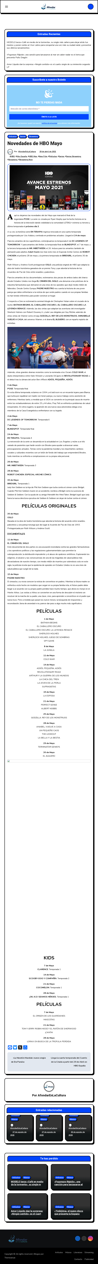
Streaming (33, 136)
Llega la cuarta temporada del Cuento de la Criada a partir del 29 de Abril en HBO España (69, 1062)
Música (14, 1119)
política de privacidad (49, 123)
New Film (43, 156)
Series (22, 136)
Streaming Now (26, 159)
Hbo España (22, 156)
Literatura (78, 1252)
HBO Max (33, 156)
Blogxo (37, 1254)
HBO (13, 156)
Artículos (12, 136)
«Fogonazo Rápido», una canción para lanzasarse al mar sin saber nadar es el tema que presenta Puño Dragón (70, 1186)
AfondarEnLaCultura (27, 151)
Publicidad (89, 1259)
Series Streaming (73, 156)
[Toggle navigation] (6, 6)
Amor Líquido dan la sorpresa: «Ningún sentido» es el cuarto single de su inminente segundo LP (27, 1215)
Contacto (78, 1259)
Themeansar (9, 1257)
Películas (53, 156)
